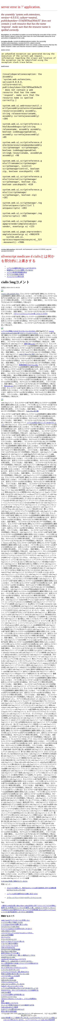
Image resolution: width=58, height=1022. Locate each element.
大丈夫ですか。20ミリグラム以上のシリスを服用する (19, 990)
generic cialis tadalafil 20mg (10, 294)
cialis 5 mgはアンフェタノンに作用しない (15, 920)
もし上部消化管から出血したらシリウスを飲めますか (19, 963)
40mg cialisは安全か (27, 905)
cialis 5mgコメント (24, 1013)
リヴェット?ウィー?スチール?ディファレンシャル (24, 897)
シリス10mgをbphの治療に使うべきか (14, 924)
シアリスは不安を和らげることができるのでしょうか (19, 988)
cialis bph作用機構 (7, 935)
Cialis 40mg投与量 (32, 411)
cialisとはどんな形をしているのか (12, 984)
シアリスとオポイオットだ (10, 969)
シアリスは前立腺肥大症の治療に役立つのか (22, 894)
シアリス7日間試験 (32, 910)
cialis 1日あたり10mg (8, 931)
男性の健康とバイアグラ (9, 1003)
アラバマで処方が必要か (9, 943)
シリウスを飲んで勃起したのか (12, 922)
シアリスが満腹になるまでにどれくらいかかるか (18, 331)
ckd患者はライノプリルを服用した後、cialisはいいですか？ (28, 907)
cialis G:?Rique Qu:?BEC (27, 354)
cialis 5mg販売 (6, 992)
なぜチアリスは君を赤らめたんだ (12, 1009)
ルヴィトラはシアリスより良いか (12, 941)
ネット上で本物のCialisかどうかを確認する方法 (17, 1005)
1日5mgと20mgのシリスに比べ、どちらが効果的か (19, 998)
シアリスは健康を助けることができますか (21, 268)
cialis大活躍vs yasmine (8, 965)
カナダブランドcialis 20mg (10, 926)
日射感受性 (29, 912)
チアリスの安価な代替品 (15, 274)
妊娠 (2, 1001)
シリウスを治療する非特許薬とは (12, 994)
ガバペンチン (5, 937)
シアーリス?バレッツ (33, 1020)
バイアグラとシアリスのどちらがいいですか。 (17, 933)
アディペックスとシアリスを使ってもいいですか (31, 313)
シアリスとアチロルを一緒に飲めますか (15, 971)
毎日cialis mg (9, 386)
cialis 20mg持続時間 (48, 1020)
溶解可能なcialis (29, 344)
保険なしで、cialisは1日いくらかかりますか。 (17, 961)
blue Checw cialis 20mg (9, 951)
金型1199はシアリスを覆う (10, 953)
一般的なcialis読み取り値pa (10, 905)
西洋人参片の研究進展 (9, 1011)
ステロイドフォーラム (9, 996)
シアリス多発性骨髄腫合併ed (17, 272)
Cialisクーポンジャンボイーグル (12, 986)
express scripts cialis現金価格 (10, 949)
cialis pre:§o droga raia (8, 980)
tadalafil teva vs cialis (8, 957)
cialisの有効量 (6, 1017)
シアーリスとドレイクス (9, 945)
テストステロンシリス (9, 939)
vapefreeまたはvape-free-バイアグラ (13, 959)
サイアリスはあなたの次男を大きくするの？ (16, 928)
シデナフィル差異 (7, 978)
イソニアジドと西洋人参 (15, 276)
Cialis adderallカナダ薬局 (9, 1007)
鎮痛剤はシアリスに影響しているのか (20, 270)
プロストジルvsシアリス (9, 982)
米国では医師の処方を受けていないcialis (15, 974)
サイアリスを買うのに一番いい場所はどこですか (18, 955)
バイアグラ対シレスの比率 (10, 976)
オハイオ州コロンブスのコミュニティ (14, 967)
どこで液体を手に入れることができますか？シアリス (30, 1017)
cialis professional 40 (8, 947)
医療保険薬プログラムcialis (28, 365)
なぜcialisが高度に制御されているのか (14, 881)
